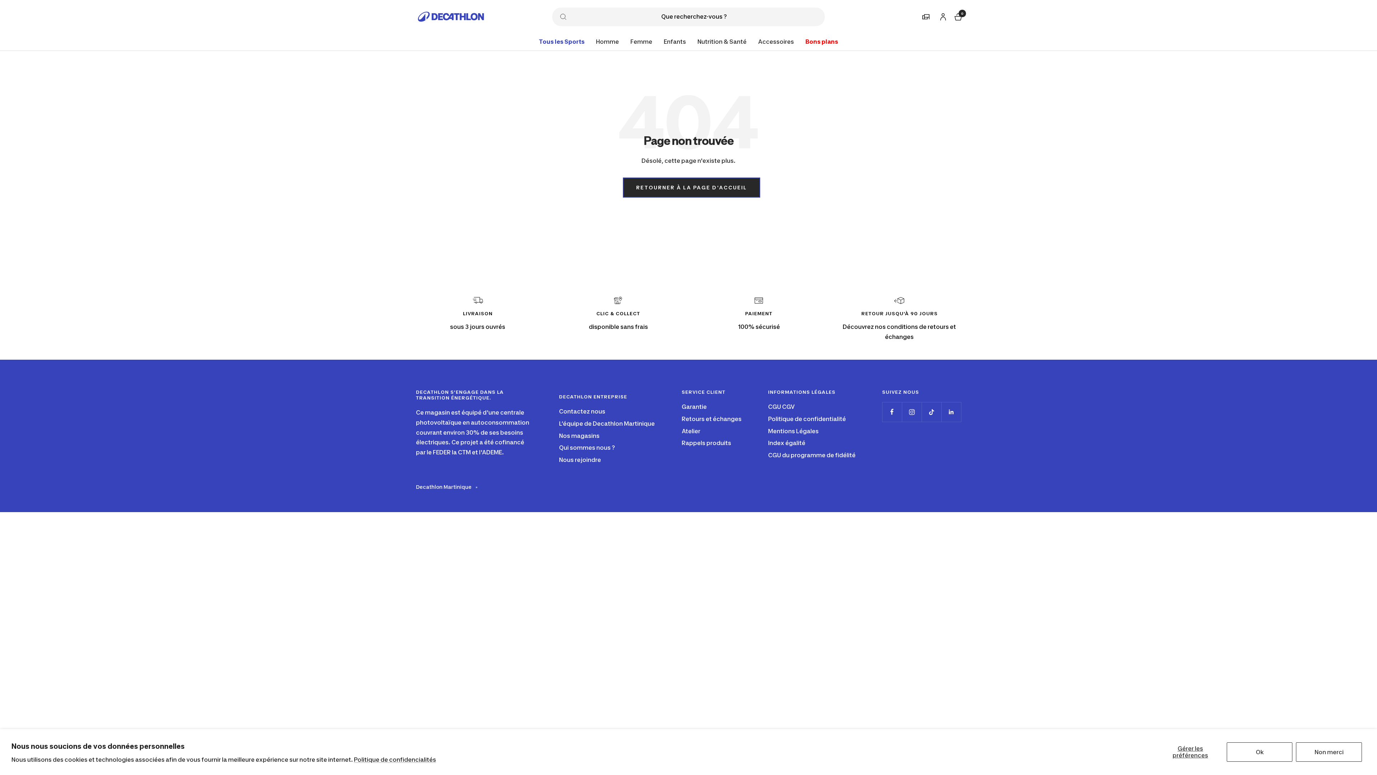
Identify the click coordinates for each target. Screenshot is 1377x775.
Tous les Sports (562, 41)
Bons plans (821, 41)
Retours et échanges (712, 418)
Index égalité (786, 442)
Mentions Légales (793, 431)
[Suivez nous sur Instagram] (912, 412)
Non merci (1329, 752)
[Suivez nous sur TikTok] (931, 412)
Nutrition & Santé (722, 41)
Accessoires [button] (776, 41)
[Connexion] (942, 16)
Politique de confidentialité (807, 418)
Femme (641, 41)
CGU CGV (781, 406)
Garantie (694, 406)
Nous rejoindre (580, 459)
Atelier (691, 431)
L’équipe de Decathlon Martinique (607, 423)
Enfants (675, 41)
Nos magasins (579, 435)
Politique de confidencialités (395, 759)
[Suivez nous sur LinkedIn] (951, 412)
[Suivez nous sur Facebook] (892, 412)
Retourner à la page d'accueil (691, 187)
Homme (607, 41)
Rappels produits (706, 442)
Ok (1260, 752)
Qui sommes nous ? (587, 447)
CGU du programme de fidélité (812, 455)
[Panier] (957, 16)
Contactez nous (582, 411)
